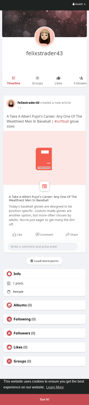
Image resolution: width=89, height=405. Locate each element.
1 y (19, 107)
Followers (22, 333)
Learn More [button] (55, 387)
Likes (18, 347)
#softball (61, 121)
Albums (20, 305)
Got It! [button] (44, 399)
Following (22, 319)
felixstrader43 (44, 53)
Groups (20, 361)
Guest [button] (79, 4)
